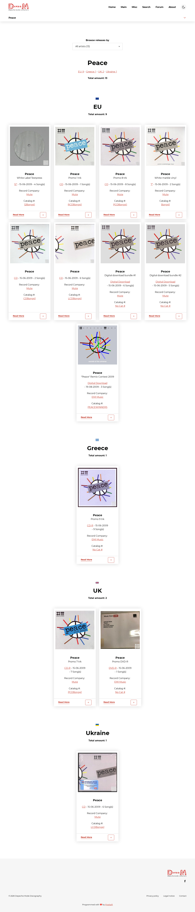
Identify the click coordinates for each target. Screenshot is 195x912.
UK (97, 590)
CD (61, 184)
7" (152, 184)
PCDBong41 (120, 204)
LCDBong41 (75, 298)
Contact (182, 896)
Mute (29, 194)
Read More (18, 214)
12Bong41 (29, 204)
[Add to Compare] (43, 215)
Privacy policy (152, 896)
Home (112, 7)
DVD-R (113, 668)
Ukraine (97, 732)
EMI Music (97, 397)
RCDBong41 (75, 204)
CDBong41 (29, 298)
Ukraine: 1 (111, 71)
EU (97, 106)
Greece (97, 448)
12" (15, 184)
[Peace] (30, 146)
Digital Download (120, 281)
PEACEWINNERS (97, 407)
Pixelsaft (109, 905)
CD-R (90, 525)
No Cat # (120, 306)
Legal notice (169, 896)
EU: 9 (81, 71)
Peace (29, 174)
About (172, 7)
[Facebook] (185, 881)
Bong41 (165, 204)
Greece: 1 (91, 71)
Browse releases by (97, 40)
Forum (159, 7)
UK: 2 (101, 71)
